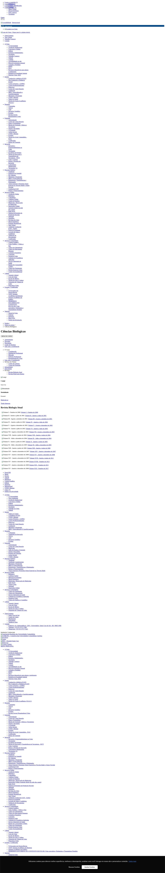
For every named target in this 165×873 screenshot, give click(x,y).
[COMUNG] (21, 636)
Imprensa (7, 484)
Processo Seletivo (10, 558)
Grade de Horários (10, 345)
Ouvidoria (11, 507)
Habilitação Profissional (15, 353)
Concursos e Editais (14, 501)
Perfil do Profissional (14, 356)
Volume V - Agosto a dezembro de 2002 (40, 425)
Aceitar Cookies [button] (90, 867)
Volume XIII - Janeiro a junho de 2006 (38, 448)
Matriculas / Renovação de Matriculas (19, 581)
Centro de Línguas (14, 363)
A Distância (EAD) (14, 515)
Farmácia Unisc (13, 598)
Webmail (11, 586)
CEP (9, 538)
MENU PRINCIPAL (7, 646)
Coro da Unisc (12, 605)
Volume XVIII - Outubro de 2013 (39, 461)
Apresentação (9, 339)
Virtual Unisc (12, 584)
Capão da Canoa (13, 617)
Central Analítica (10, 481)
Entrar (2, 17)
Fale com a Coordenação (12, 360)
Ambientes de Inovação (15, 534)
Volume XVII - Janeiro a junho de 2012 (42, 458)
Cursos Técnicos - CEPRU (16, 519)
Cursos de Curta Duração (16, 524)
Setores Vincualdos (14, 551)
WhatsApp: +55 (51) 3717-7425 (18, 629)
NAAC (7, 476)
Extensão (7, 543)
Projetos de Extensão (14, 553)
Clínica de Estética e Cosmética (17, 600)
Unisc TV (8, 490)
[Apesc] (3, 639)
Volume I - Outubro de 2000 (29, 412)
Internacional (16, 22)
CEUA (10, 536)
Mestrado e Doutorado (15, 527)
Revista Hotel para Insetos (16, 374)
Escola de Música (13, 607)
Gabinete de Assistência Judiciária (18, 596)
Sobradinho (11, 620)
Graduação (11, 526)
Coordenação (12, 351)
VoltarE (7, 478)
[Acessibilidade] (6, 22)
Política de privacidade (11, 491)
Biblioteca (8, 479)
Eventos (10, 541)
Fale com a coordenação (12, 346)
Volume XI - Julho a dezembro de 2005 (39, 445)
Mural (6, 474)
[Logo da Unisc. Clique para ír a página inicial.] (15, 32)
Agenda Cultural (13, 603)
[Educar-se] (4, 643)
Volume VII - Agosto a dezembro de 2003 (41, 432)
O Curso (7, 350)
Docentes (7, 341)
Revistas (7, 370)
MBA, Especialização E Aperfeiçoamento (21, 529)
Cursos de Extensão (14, 365)
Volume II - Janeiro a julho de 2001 (35, 415)
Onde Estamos (9, 35)
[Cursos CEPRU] (6, 644)
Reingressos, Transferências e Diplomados (21, 567)
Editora (7, 483)
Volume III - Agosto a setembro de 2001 (40, 419)
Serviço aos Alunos (10, 362)
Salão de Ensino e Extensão (16, 550)
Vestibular (11, 560)
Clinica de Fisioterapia (15, 591)
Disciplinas (8, 343)
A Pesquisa (11, 533)
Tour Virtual (8, 37)
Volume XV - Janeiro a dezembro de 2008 (42, 455)
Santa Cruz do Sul (13, 615)
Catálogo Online (13, 576)
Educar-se (11, 522)
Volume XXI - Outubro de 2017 (39, 468)
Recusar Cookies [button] (74, 867)
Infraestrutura (9, 367)
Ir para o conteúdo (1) (11, 2)
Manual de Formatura (14, 577)
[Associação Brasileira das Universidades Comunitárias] (18, 634)
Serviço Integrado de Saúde (16, 595)
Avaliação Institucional (15, 500)
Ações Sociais (12, 555)
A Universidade (13, 496)
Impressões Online (14, 588)
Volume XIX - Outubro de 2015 (39, 465)
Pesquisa (7, 531)
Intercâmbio (8, 369)
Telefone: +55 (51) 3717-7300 (17, 627)
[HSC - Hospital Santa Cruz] (10, 641)
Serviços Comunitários (11, 589)
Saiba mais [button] (132, 861)
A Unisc (7, 495)
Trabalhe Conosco (10, 39)
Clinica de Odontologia (15, 593)
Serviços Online (9, 572)
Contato (7, 41)
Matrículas (11, 548)
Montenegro (12, 619)
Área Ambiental (13, 498)
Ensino (7, 512)
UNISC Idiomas (9, 488)
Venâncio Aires (13, 622)
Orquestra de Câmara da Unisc (17, 610)
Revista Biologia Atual (15, 372)
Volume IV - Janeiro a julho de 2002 (37, 422)
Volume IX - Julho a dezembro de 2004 (39, 438)
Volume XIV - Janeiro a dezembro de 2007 (43, 451)
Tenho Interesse (5, 403)
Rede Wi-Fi (11, 583)
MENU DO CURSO (7, 336)
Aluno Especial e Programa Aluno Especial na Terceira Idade (26, 570)
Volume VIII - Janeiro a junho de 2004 (38, 435)
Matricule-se (4, 400)
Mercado (11, 355)
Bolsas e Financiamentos (15, 569)
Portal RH (8, 472)
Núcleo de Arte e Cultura (15, 608)
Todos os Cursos (13, 514)
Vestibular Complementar (16, 562)
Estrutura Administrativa (15, 505)
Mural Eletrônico (13, 579)
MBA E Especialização (15, 565)
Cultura (7, 602)
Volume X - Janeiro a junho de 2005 (37, 441)
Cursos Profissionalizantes (16, 520)
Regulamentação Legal (15, 358)
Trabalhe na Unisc (13, 508)
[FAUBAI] (4, 637)
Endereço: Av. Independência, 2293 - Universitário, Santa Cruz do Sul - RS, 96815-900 (34, 625)
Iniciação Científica (14, 539)
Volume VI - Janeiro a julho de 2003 (37, 428)
